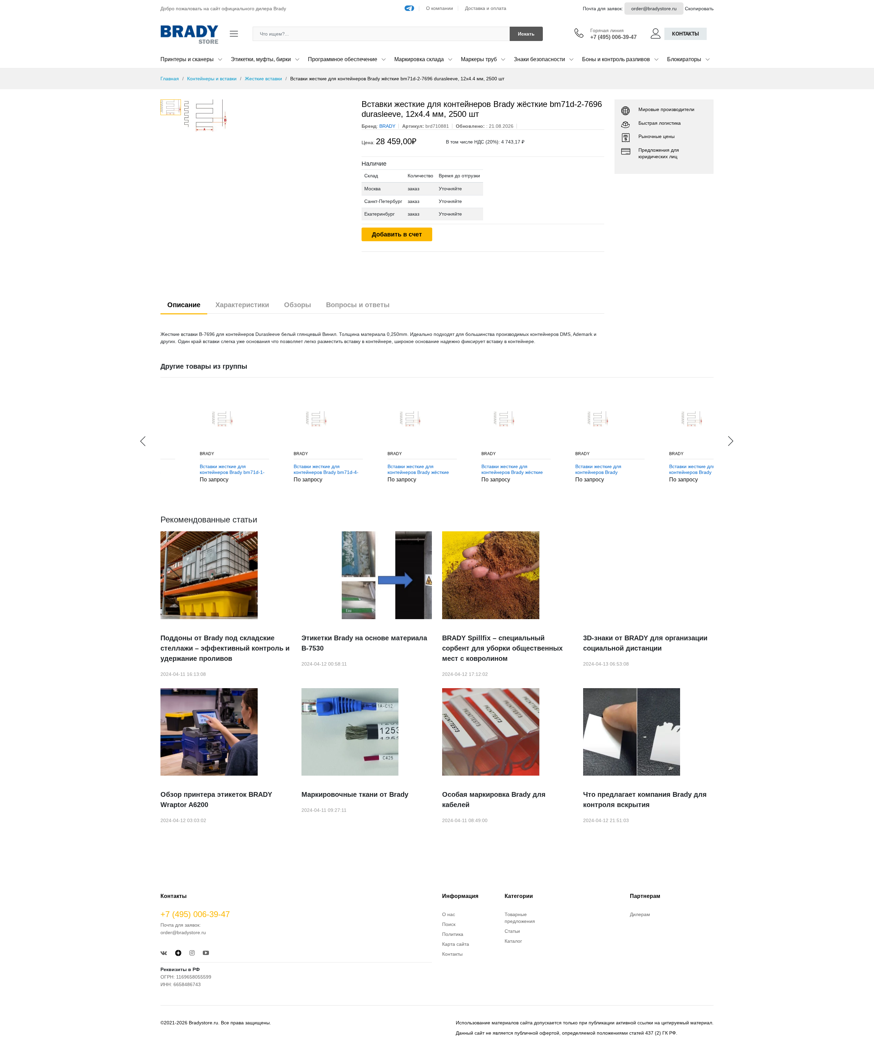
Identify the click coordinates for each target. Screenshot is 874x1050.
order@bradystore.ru (654, 8)
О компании (439, 8)
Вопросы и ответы (358, 305)
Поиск (448, 924)
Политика (452, 934)
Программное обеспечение (342, 59)
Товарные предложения (520, 918)
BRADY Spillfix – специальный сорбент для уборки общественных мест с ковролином (502, 648)
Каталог (513, 941)
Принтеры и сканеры (187, 59)
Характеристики (242, 305)
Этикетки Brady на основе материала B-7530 (364, 643)
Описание (183, 305)
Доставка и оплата (485, 8)
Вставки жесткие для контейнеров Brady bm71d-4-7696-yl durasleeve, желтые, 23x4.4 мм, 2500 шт (294, 469)
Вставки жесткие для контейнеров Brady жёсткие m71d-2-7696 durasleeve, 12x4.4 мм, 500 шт (480, 469)
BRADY (175, 453)
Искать (526, 34)
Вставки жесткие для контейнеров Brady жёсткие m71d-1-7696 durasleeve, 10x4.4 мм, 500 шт (386, 469)
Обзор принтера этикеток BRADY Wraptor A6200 (216, 799)
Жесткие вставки (263, 78)
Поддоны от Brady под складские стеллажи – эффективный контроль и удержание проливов (225, 648)
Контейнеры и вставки (212, 78)
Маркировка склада (419, 59)
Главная (169, 78)
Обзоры (297, 305)
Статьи (512, 931)
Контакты (685, 33)
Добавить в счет (397, 234)
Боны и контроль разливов (616, 59)
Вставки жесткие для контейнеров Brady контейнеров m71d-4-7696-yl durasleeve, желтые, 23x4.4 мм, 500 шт (669, 469)
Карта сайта (455, 944)
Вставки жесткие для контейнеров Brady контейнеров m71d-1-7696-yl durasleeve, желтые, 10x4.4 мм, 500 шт (575, 469)
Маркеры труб (479, 59)
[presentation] (143, 441)
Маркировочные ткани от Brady (354, 794)
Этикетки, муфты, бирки (261, 59)
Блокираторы (684, 59)
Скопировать (699, 8)
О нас (448, 914)
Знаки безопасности (539, 59)
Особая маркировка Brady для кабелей (494, 799)
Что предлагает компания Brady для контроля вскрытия (645, 799)
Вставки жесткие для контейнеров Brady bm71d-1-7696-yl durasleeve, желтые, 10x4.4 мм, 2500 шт (200, 469)
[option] (267, 115)
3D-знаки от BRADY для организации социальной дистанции (645, 643)
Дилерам (640, 914)
